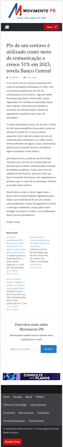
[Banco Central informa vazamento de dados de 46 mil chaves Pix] (42, 252)
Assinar (48, 349)
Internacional (38, 404)
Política (40, 397)
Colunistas (43, 412)
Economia (9, 412)
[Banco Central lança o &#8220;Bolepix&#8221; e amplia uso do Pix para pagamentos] (18, 294)
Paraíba (17, 397)
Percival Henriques (14, 421)
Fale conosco (26, 412)
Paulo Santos (36, 421)
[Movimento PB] (7, 27)
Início (6, 397)
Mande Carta (12, 441)
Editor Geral (32, 77)
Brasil (29, 397)
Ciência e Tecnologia (15, 404)
